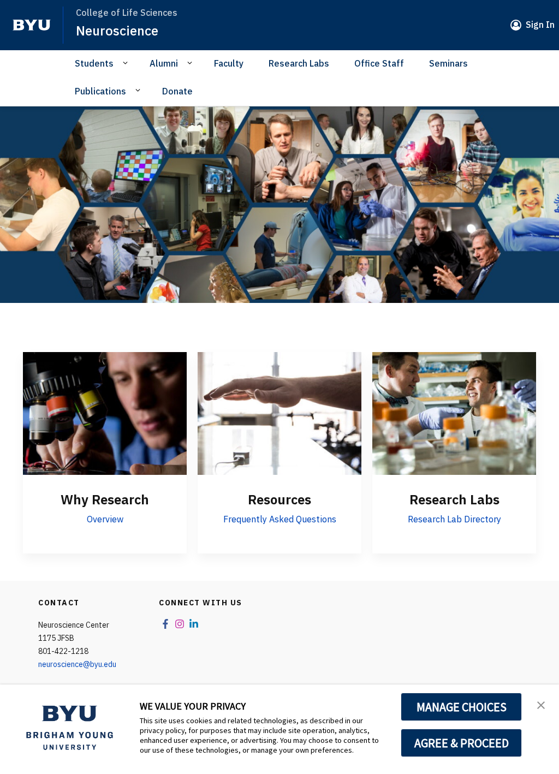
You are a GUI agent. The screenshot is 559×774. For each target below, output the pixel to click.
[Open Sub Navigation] (127, 63)
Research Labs (299, 63)
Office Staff (379, 63)
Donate (177, 91)
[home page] (32, 25)
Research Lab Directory (454, 519)
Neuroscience (117, 30)
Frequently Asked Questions (279, 519)
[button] (541, 704)
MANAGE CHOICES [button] (462, 707)
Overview (105, 519)
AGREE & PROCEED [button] (461, 743)
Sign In (540, 24)
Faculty (228, 63)
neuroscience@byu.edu (77, 664)
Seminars (448, 63)
